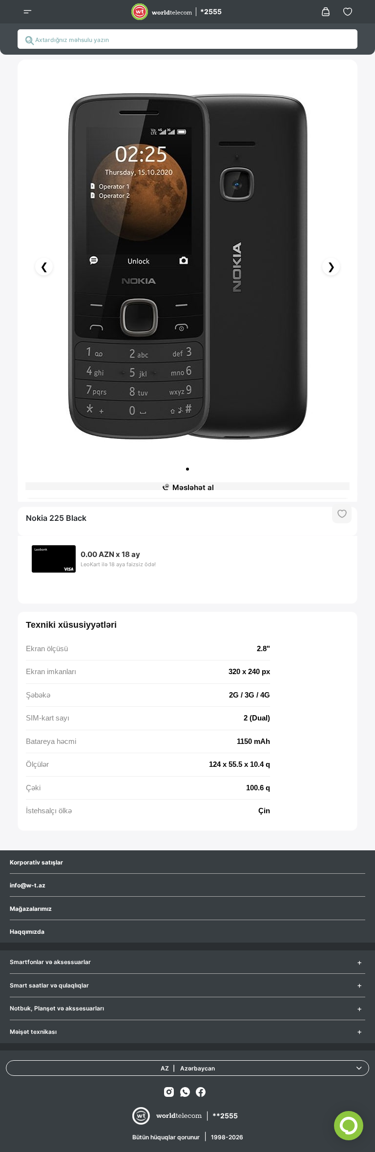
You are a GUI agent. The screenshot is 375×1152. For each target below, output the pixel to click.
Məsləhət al (193, 487)
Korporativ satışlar (36, 862)
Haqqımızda (27, 931)
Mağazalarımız (31, 908)
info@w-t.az (27, 885)
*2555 (211, 11)
